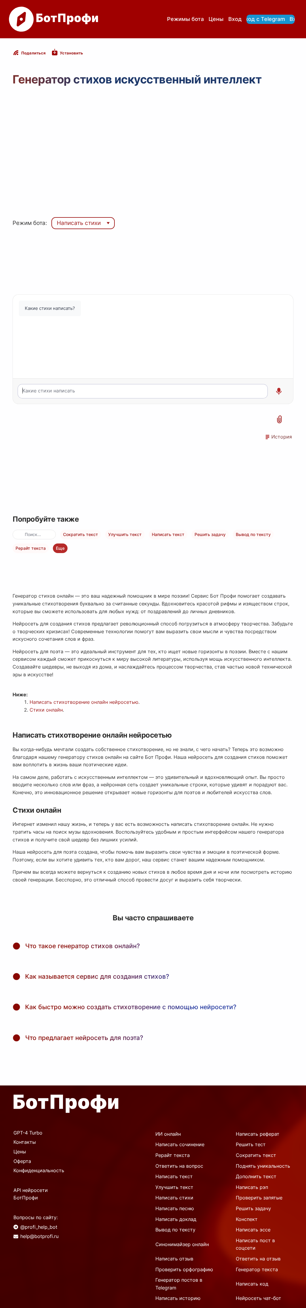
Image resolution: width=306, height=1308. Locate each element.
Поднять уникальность (263, 1166)
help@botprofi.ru (39, 1236)
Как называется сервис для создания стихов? (97, 976)
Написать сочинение (179, 1144)
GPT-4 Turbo (27, 1133)
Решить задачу (210, 534)
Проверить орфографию (184, 1269)
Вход (235, 19)
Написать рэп (252, 1187)
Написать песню (174, 1208)
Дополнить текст (256, 1176)
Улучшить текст (125, 534)
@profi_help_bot (38, 1227)
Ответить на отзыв (258, 1259)
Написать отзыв (174, 1259)
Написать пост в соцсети (255, 1244)
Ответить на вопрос (179, 1166)
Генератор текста (257, 1269)
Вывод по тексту (253, 534)
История (281, 437)
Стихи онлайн (46, 710)
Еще (60, 548)
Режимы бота (185, 19)
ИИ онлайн (168, 1134)
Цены (216, 19)
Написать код (252, 1284)
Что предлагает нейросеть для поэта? (84, 1037)
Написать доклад (175, 1219)
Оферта (22, 1161)
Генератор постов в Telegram (178, 1284)
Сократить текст (80, 534)
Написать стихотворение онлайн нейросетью (84, 702)
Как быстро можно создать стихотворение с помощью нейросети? (130, 1007)
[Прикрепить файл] (280, 419)
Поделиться (33, 53)
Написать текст (168, 534)
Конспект (247, 1219)
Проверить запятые (259, 1198)
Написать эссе (253, 1230)
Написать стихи (79, 222)
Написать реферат (257, 1134)
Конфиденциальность (38, 1170)
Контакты (24, 1142)
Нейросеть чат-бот (258, 1298)
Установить (71, 53)
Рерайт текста (31, 548)
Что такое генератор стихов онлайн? (82, 946)
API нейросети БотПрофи (30, 1194)
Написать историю (178, 1298)
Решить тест (251, 1144)
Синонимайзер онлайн (182, 1244)
